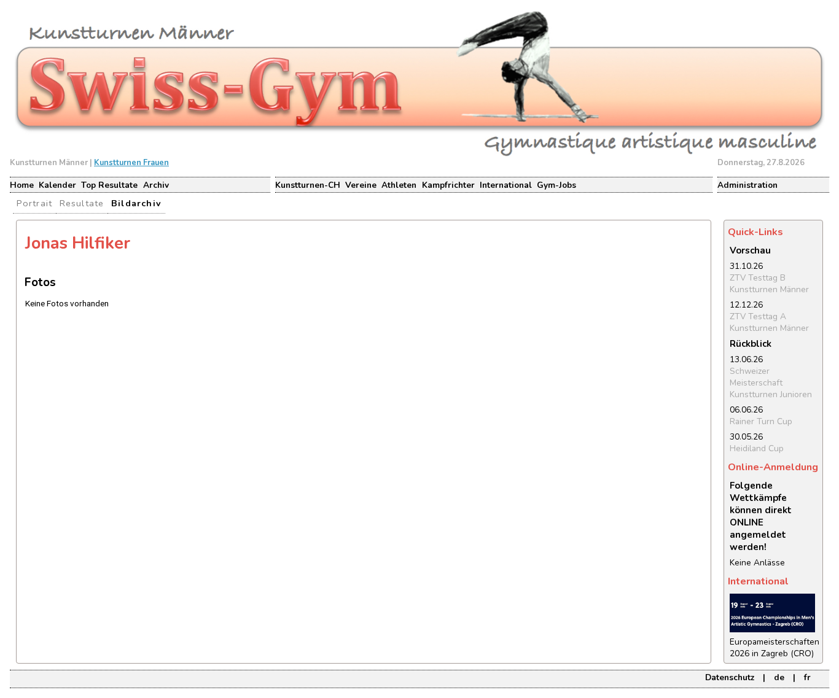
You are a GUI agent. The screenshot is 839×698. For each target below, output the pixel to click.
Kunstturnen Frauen (131, 162)
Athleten (398, 185)
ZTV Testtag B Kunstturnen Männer (769, 283)
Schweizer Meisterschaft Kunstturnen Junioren (771, 382)
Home (22, 185)
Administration (747, 185)
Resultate (82, 203)
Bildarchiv (136, 203)
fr (807, 677)
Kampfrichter (448, 185)
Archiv (156, 185)
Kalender (57, 185)
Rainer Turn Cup (761, 421)
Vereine (361, 185)
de (779, 677)
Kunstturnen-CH (307, 185)
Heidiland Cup (757, 448)
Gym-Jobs (556, 185)
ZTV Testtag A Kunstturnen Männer (769, 322)
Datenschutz (729, 677)
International (506, 185)
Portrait (35, 203)
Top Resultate (109, 185)
